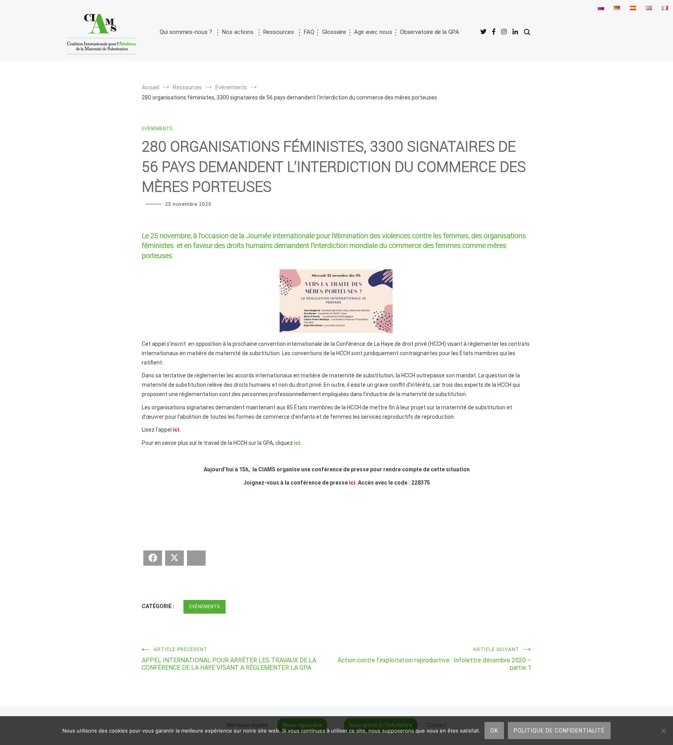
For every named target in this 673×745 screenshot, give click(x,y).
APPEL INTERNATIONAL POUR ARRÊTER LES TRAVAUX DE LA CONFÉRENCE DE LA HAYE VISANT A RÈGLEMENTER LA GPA (229, 659)
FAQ (309, 31)
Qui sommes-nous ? (186, 31)
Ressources (278, 31)
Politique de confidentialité (559, 730)
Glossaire (334, 31)
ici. (298, 443)
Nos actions (238, 31)
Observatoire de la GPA (429, 31)
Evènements (157, 128)
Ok (494, 730)
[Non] (663, 730)
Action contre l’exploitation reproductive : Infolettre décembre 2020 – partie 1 (434, 659)
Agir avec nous (373, 31)
